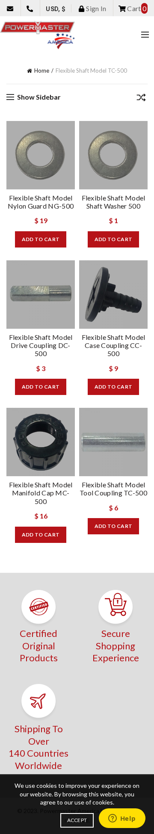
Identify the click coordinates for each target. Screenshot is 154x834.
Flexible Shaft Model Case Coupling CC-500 (113, 345)
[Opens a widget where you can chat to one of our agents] (121, 819)
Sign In (95, 8)
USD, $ (55, 9)
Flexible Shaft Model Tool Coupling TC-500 (113, 488)
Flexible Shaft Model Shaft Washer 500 (113, 202)
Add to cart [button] (40, 239)
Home (41, 70)
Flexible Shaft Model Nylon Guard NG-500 (41, 202)
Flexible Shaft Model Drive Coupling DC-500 (41, 345)
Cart (136, 8)
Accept (77, 820)
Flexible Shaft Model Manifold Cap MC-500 (41, 492)
